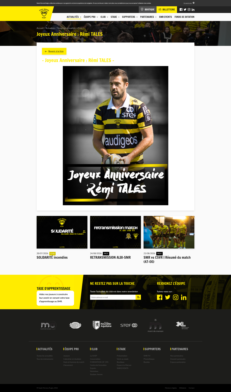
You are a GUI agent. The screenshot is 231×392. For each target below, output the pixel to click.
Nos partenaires (176, 355)
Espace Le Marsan (124, 365)
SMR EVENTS (165, 17)
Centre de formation (98, 365)
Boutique (120, 362)
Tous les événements (45, 359)
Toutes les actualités (66, 28)
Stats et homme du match (73, 362)
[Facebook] (181, 9)
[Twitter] (185, 9)
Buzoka (147, 362)
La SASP (93, 355)
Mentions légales (171, 388)
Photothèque (149, 359)
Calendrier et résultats (72, 359)
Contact (191, 388)
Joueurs (66, 355)
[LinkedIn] (193, 9)
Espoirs (93, 368)
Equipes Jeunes (96, 374)
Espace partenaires (178, 362)
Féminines (94, 371)
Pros (80, 28)
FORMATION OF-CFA (99, 362)
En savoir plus (188, 3)
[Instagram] (189, 9)
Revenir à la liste (55, 51)
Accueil (40, 28)
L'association (95, 359)
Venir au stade (122, 359)
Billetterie (182, 388)
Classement (68, 365)
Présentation (122, 355)
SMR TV (147, 355)
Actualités (50, 28)
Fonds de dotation (184, 17)
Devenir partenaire (177, 359)
